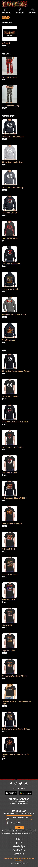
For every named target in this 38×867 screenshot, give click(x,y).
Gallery (19, 839)
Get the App (19, 846)
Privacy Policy (8, 858)
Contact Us (19, 853)
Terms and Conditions (21, 858)
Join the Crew (19, 849)
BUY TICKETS (32, 12)
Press (19, 842)
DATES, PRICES (6, 12)
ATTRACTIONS (20, 12)
